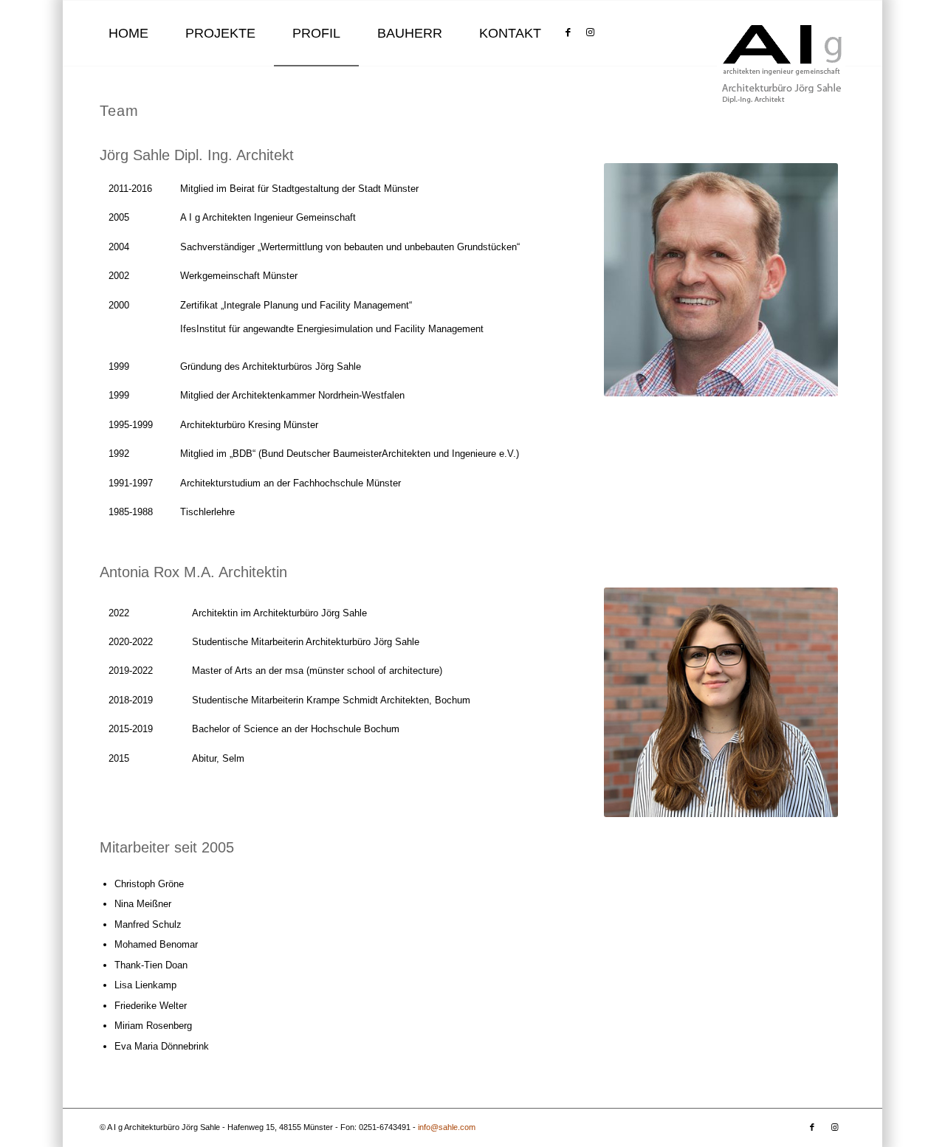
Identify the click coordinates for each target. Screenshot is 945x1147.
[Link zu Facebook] (568, 32)
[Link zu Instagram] (590, 32)
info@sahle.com (446, 1127)
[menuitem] (128, 33)
